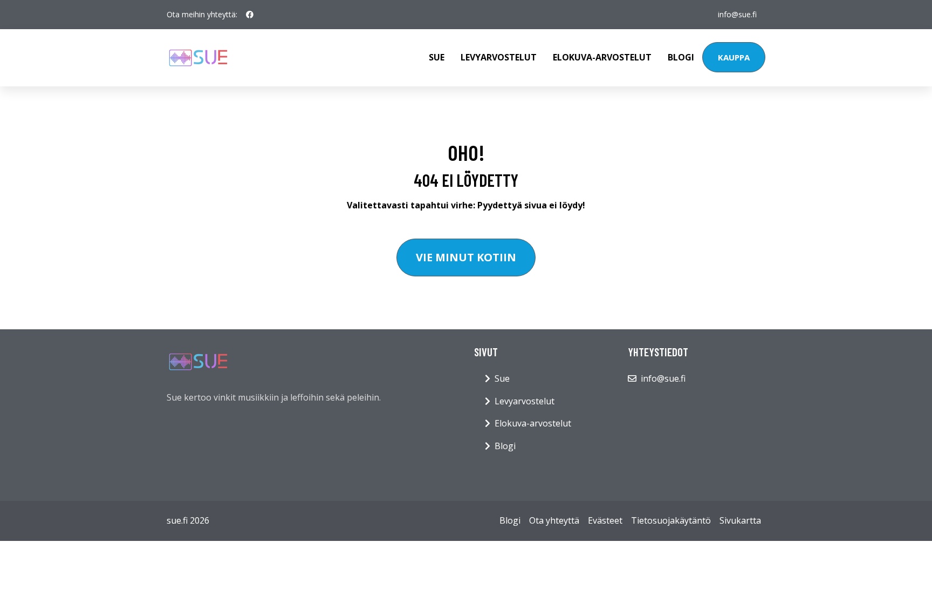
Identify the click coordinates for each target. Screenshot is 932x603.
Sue (436, 57)
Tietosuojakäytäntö (671, 520)
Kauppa (734, 57)
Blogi (681, 57)
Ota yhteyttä (554, 520)
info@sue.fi (737, 14)
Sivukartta (740, 520)
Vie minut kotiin (466, 257)
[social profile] (250, 14)
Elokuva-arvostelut (602, 57)
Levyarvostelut (499, 57)
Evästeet (605, 520)
